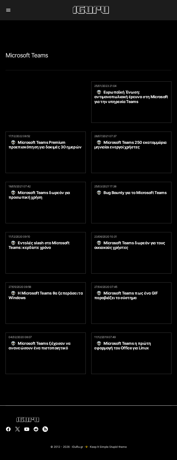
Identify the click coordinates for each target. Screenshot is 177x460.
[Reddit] (36, 429)
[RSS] (45, 429)
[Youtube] (26, 429)
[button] (8, 10)
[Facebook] (8, 429)
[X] (17, 429)
